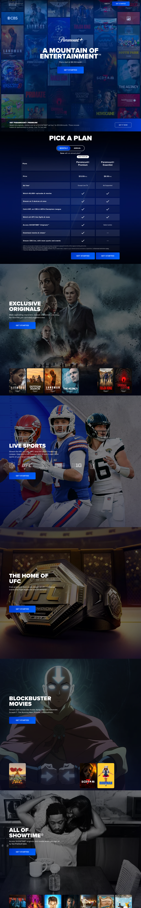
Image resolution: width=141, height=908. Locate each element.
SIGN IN (107, 3)
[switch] (70, 148)
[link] (121, 3)
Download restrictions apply (101, 248)
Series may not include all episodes (38, 250)
